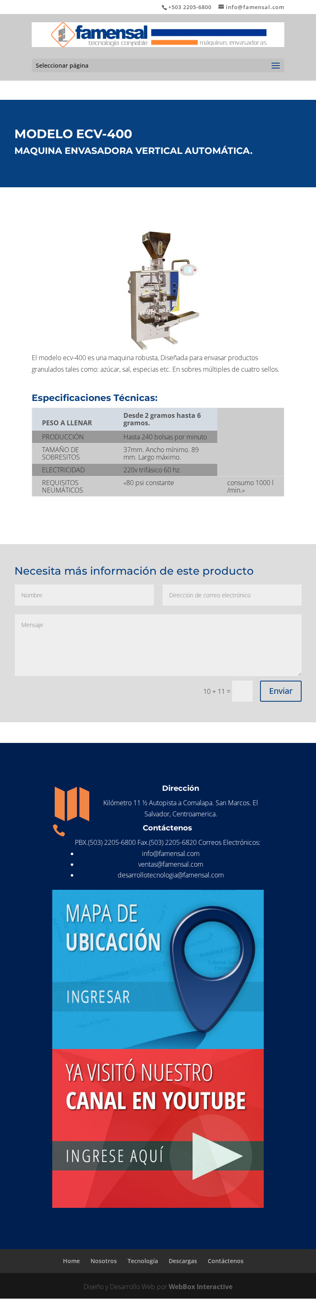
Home (71, 1261)
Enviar (281, 690)
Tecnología (143, 1261)
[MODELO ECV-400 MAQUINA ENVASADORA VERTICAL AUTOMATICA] (158, 290)
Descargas (183, 1261)
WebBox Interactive (200, 1286)
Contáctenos (226, 1261)
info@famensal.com (171, 853)
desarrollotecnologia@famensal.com (171, 874)
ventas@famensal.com (170, 864)
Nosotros (104, 1261)
